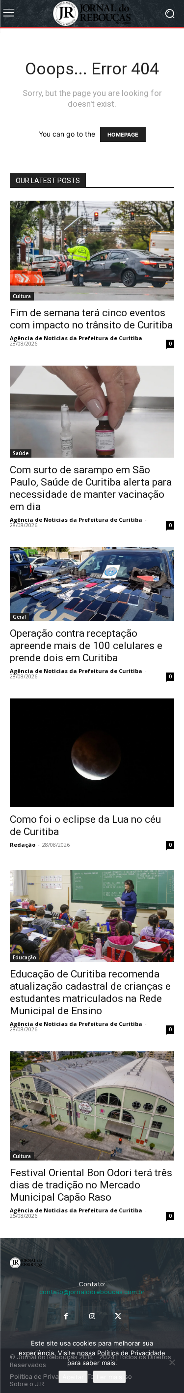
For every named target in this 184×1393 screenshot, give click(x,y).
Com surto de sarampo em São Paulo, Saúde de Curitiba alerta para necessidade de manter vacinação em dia (91, 488)
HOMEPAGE (122, 134)
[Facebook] (66, 1315)
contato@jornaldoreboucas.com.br (92, 1292)
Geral (19, 616)
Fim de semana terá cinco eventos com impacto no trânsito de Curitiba (91, 319)
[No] (172, 1362)
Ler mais (109, 1377)
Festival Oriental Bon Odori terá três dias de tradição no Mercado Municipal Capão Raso (91, 1185)
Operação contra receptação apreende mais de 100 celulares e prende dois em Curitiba (86, 645)
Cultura (22, 296)
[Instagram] (92, 1315)
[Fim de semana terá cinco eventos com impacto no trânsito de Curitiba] (92, 251)
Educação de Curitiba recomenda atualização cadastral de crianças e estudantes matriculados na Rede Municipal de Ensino (90, 992)
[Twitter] (118, 1315)
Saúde (20, 453)
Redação (22, 844)
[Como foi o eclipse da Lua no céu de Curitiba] (92, 752)
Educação (24, 957)
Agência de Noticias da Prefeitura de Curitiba (76, 338)
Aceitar (73, 1377)
